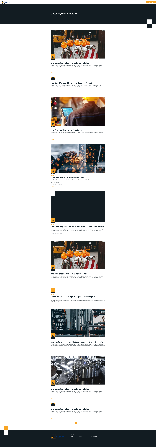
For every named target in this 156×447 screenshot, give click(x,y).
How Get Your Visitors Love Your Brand (66, 130)
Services (80, 2)
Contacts (85, 2)
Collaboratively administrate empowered (68, 177)
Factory (53, 69)
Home (71, 2)
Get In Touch (151, 2)
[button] (53, 193)
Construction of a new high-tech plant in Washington (73, 296)
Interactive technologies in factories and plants (70, 63)
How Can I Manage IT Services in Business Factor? (71, 83)
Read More (52, 72)
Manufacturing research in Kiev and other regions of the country (77, 226)
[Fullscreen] (104, 221)
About (75, 2)
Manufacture (53, 128)
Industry (56, 69)
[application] (78, 206)
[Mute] (103, 221)
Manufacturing (60, 69)
